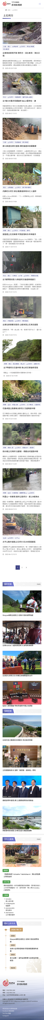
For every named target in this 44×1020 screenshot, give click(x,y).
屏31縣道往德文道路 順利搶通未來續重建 (19, 146)
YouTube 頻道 (7, 1013)
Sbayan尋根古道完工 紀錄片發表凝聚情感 (18, 615)
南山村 (22, 364)
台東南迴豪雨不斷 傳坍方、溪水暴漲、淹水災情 (21, 54)
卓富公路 (15, 405)
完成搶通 (18, 142)
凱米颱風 (16, 364)
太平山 (17, 538)
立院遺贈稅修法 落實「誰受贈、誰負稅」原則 (19, 770)
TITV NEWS (15, 2)
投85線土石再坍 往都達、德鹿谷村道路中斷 (20, 451)
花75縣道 (30, 405)
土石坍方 (22, 46)
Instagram (6, 1016)
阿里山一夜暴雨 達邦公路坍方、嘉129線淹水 (21, 496)
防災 (4, 97)
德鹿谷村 (25, 448)
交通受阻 (15, 493)
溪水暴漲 (6, 49)
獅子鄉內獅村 (26, 187)
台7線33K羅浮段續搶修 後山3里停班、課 (19, 100)
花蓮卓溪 (37, 405)
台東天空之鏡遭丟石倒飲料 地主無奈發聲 (17, 740)
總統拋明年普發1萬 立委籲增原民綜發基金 (18, 800)
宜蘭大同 (36, 364)
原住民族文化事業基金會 (10, 1008)
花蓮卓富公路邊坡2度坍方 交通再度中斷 (19, 408)
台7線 (20, 276)
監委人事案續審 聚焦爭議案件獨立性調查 (17, 705)
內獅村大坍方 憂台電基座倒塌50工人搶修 (19, 191)
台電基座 (10, 187)
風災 (9, 46)
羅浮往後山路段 (27, 97)
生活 (9, 405)
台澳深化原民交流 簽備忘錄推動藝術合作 (17, 675)
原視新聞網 (17, 4)
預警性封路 (34, 276)
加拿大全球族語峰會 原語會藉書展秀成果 (24, 950)
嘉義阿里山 (23, 493)
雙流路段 (25, 321)
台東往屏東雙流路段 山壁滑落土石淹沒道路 (20, 324)
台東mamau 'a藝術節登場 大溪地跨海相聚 (18, 645)
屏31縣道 (25, 142)
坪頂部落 (22, 230)
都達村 (32, 448)
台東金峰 (15, 46)
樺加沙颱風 (30, 46)
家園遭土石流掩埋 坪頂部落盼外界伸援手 (19, 234)
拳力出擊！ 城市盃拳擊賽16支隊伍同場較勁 (24, 959)
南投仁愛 (10, 448)
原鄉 (4, 230)
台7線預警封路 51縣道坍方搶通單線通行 (19, 279)
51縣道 (14, 276)
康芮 (28, 230)
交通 (4, 46)
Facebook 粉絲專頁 (8, 1011)
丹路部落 (10, 321)
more (13, 968)
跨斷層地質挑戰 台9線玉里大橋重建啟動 (17, 830)
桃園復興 (18, 97)
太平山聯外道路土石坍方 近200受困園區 (19, 541)
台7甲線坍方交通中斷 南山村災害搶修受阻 (20, 367)
